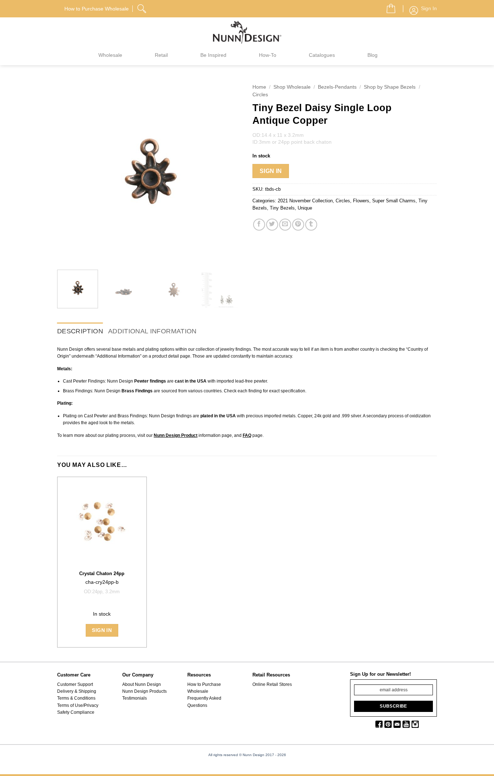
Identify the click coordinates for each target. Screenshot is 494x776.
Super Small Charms (394, 200)
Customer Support (75, 684)
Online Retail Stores (272, 684)
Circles (260, 94)
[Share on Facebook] (259, 225)
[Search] (142, 7)
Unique (305, 208)
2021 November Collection (305, 200)
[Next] (228, 171)
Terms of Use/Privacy (77, 705)
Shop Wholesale (292, 87)
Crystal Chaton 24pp (101, 573)
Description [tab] (80, 331)
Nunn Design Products (144, 691)
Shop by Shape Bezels (390, 87)
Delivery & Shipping (76, 691)
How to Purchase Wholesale (204, 688)
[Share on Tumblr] (311, 225)
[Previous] (69, 171)
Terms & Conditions (76, 698)
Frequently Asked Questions (204, 702)
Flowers (361, 200)
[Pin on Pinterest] (298, 225)
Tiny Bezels (282, 208)
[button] (388, 6)
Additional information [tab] (152, 331)
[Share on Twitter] (272, 225)
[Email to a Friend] (285, 225)
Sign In (271, 171)
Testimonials (134, 698)
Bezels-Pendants (337, 87)
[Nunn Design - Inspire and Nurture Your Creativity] (247, 32)
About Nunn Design (141, 684)
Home (259, 87)
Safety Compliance (75, 712)
